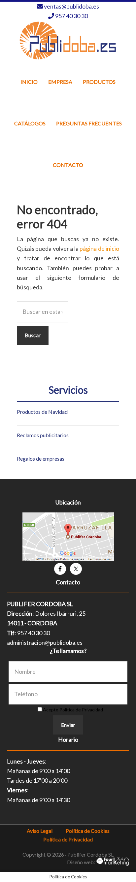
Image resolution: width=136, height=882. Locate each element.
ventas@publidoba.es (71, 6)
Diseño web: (81, 862)
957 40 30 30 (71, 15)
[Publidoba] (68, 40)
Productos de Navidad (42, 411)
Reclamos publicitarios (43, 435)
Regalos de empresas (40, 458)
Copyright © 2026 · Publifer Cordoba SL (68, 854)
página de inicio (99, 248)
